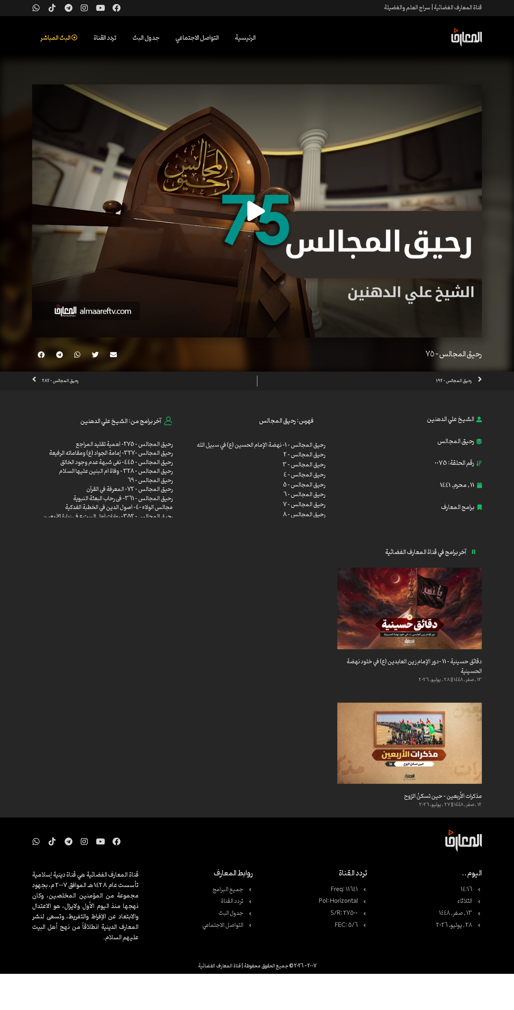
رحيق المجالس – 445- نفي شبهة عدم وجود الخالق (116, 462)
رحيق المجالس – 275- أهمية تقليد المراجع (124, 444)
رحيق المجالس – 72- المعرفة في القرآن (129, 489)
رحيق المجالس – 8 (304, 515)
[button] (113, 355)
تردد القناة (105, 38)
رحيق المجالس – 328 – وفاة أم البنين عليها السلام (116, 471)
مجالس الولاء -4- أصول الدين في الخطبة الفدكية (119, 507)
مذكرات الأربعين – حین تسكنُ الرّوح (443, 796)
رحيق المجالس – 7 (304, 505)
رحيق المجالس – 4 (304, 475)
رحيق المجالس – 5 (304, 485)
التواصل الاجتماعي (197, 38)
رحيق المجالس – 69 (150, 480)
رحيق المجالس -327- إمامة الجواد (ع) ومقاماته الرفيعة (111, 453)
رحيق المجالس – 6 (304, 495)
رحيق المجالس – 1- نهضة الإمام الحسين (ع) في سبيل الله (261, 445)
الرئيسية (245, 38)
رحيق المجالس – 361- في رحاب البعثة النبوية (123, 499)
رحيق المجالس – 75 (454, 354)
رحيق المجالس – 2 (304, 455)
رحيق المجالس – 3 (304, 465)
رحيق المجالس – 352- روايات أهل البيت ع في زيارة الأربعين (108, 517)
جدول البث (146, 38)
